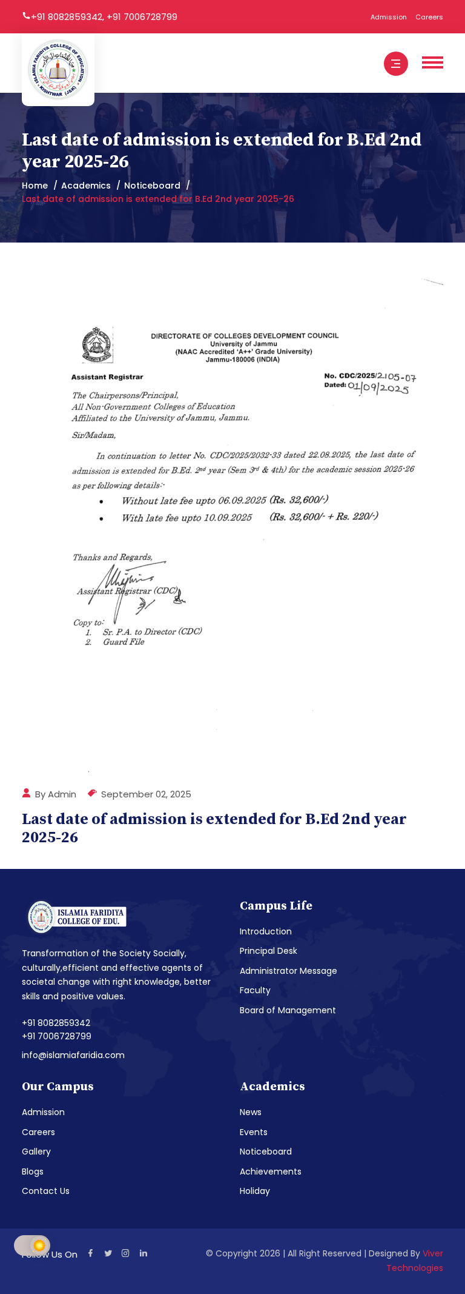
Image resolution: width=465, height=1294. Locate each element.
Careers (429, 17)
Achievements (271, 1171)
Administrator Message (288, 971)
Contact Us (46, 1191)
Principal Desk (268, 951)
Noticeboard (152, 185)
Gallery (36, 1151)
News (251, 1112)
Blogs (33, 1171)
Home (35, 185)
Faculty (255, 990)
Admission (389, 17)
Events (254, 1132)
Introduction (266, 931)
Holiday (255, 1191)
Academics (86, 185)
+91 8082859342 (56, 1023)
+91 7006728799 (142, 16)
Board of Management (288, 1010)
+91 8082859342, (69, 16)
